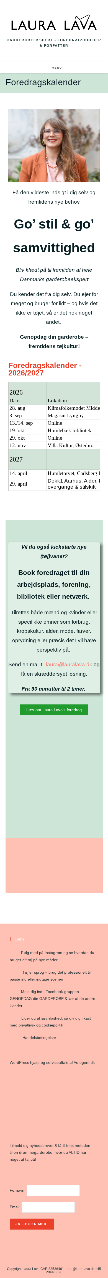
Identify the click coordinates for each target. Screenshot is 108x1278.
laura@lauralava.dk (70, 664)
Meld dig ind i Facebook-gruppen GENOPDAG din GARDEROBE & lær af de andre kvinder (52, 998)
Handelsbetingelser (39, 1037)
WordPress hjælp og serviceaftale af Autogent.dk (52, 1062)
